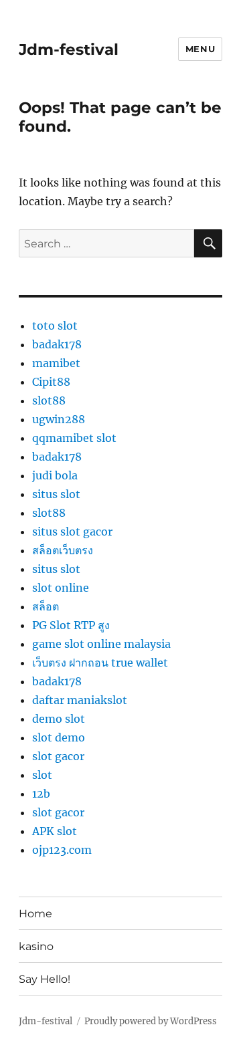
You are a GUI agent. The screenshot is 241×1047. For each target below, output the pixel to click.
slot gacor (58, 756)
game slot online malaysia (101, 644)
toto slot (55, 325)
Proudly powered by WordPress (150, 1021)
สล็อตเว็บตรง (62, 550)
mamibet (56, 363)
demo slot (58, 718)
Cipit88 (51, 381)
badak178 (57, 344)
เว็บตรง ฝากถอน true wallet (100, 662)
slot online (60, 587)
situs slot (56, 494)
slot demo (58, 737)
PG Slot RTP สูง (71, 625)
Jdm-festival (68, 49)
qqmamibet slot (74, 438)
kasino (36, 946)
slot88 (49, 400)
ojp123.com (62, 849)
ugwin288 (58, 419)
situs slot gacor (72, 531)
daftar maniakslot (79, 700)
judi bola (55, 475)
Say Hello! (44, 979)
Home (35, 913)
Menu (200, 48)
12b (41, 793)
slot (42, 775)
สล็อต (45, 606)
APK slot (54, 831)
